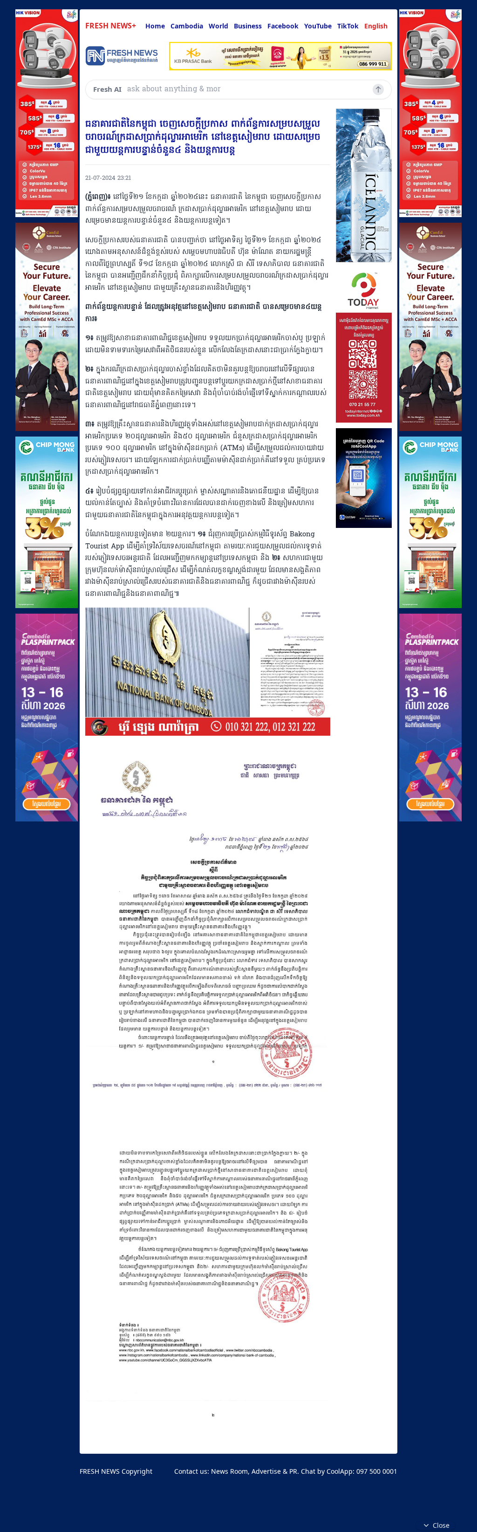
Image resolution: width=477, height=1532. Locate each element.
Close (441, 1525)
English (376, 25)
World (218, 25)
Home (155, 25)
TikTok (348, 25)
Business (248, 25)
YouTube (318, 25)
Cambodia (186, 25)
